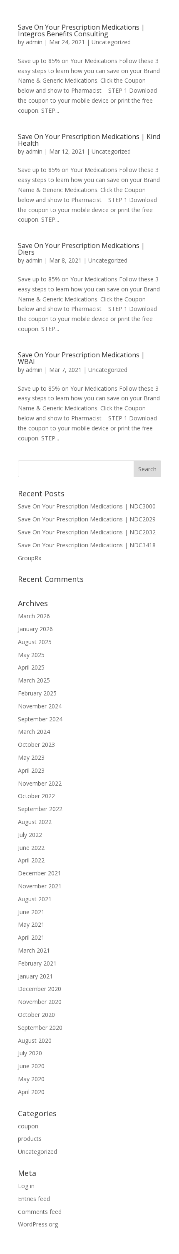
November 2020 (40, 1002)
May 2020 (31, 1079)
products (30, 1139)
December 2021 (39, 873)
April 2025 (31, 667)
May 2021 (31, 924)
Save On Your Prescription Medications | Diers (81, 249)
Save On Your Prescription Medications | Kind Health (89, 140)
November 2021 (40, 886)
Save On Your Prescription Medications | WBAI (81, 358)
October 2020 (36, 1015)
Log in (26, 1186)
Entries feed (34, 1199)
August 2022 (35, 822)
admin (34, 42)
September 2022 (40, 809)
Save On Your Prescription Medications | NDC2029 (87, 519)
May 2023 (31, 757)
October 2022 (36, 796)
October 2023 (36, 744)
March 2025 (34, 680)
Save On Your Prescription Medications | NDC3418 (87, 545)
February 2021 (37, 963)
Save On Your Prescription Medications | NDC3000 (87, 506)
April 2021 (31, 937)
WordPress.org (38, 1224)
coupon (28, 1126)
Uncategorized (111, 42)
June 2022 (31, 848)
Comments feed (40, 1212)
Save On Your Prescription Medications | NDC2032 (87, 532)
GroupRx (29, 558)
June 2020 (31, 1066)
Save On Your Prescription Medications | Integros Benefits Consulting (81, 30)
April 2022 (31, 860)
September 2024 (40, 719)
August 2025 (35, 642)
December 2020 (39, 989)
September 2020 (40, 1028)
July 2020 (30, 1053)
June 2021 (31, 912)
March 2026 (34, 616)
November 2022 (40, 783)
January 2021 (35, 976)
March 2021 (34, 950)
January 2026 (35, 629)
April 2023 (31, 770)
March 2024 (34, 732)
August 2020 (35, 1040)
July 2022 (30, 835)
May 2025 (31, 655)
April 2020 (31, 1092)
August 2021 (35, 899)
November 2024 (40, 706)
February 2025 (37, 693)
